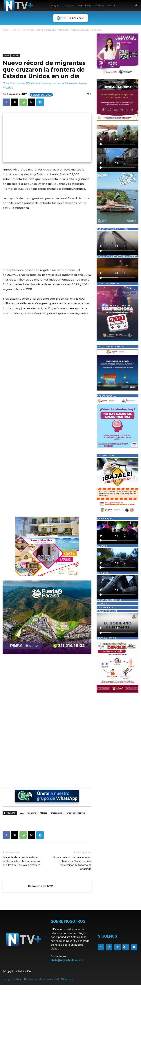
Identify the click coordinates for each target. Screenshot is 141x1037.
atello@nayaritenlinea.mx (67, 960)
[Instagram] (109, 947)
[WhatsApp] (23, 102)
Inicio (5, 29)
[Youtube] (134, 947)
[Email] (31, 102)
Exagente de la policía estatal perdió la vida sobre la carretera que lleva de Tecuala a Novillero (22, 861)
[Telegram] (40, 102)
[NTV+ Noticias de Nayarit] (18, 5)
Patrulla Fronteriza (75, 812)
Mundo (15, 55)
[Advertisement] (69, 43)
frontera (32, 812)
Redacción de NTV (17, 93)
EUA (22, 812)
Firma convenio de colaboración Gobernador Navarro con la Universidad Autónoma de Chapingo (72, 863)
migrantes (56, 812)
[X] (14, 102)
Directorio (67, 979)
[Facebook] (6, 102)
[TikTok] (117, 947)
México (15, 29)
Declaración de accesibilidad (41, 979)
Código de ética (12, 979)
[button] (136, 5)
